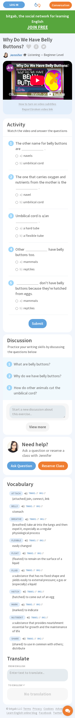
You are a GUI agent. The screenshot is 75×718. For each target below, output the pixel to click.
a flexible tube (32, 235)
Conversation (60, 5)
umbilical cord (32, 163)
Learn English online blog (22, 713)
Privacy (37, 709)
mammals (29, 262)
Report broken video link (37, 109)
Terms (27, 709)
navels (26, 156)
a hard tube (29, 228)
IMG (41, 493)
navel (25, 194)
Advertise (61, 709)
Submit (37, 323)
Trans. (32, 493)
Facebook (45, 713)
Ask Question (21, 465)
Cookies (49, 709)
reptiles (27, 269)
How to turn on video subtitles (37, 104)
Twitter (57, 713)
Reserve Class (53, 465)
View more (37, 426)
